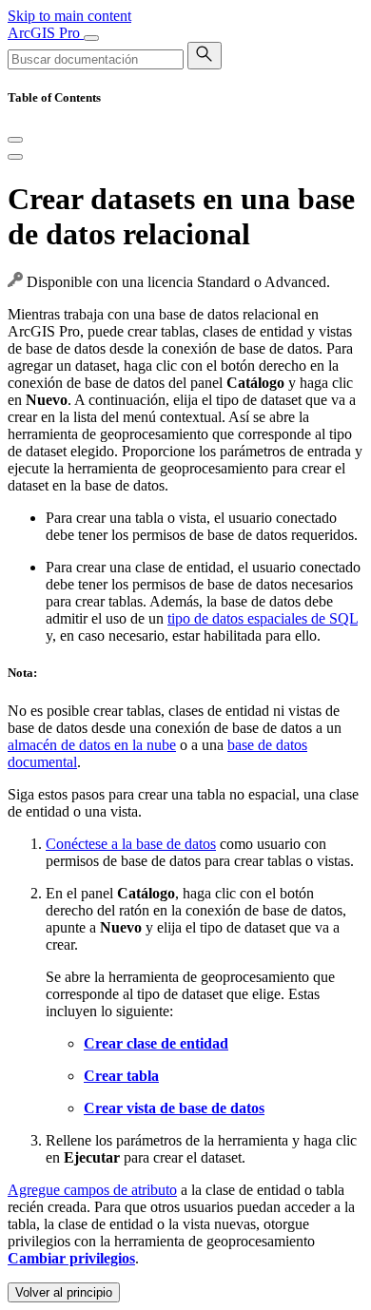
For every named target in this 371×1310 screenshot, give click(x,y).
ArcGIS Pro (46, 33)
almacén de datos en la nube (92, 745)
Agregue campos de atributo (92, 1190)
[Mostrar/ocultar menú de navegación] (91, 38)
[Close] (15, 140)
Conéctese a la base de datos (131, 844)
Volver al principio (63, 1292)
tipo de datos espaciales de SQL (262, 618)
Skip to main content (69, 16)
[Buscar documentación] (204, 55)
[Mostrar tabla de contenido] (15, 157)
